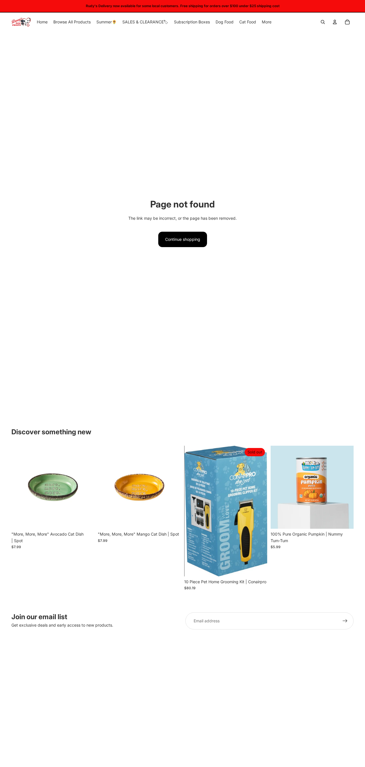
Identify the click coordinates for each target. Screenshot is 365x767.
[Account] (334, 22)
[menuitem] (266, 22)
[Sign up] (345, 621)
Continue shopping (182, 239)
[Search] (323, 22)
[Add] (85, 520)
